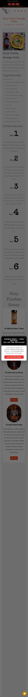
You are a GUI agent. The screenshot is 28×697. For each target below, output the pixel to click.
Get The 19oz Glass (14, 357)
